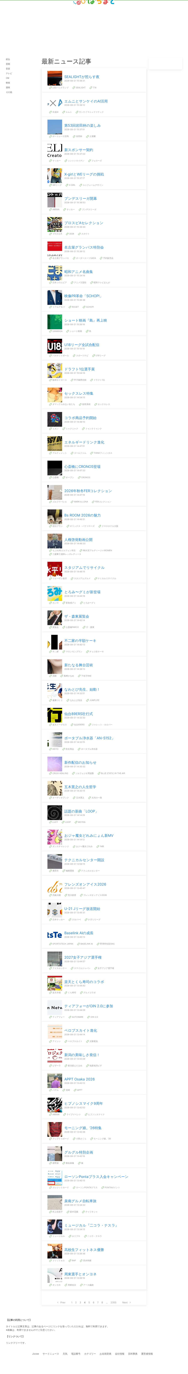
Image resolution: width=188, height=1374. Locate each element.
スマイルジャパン (81, 968)
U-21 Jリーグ (93, 919)
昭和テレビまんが (101, 282)
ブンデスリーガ (88, 209)
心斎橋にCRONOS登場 (82, 466)
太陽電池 (93, 1041)
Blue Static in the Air (112, 773)
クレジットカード (60, 1187)
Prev (62, 1302)
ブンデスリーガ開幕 (80, 198)
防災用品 (69, 749)
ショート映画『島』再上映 (85, 320)
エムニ (68, 112)
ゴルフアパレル (59, 501)
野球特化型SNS (107, 943)
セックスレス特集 (78, 393)
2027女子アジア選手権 (83, 957)
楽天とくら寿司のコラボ (84, 982)
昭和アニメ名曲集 (78, 272)
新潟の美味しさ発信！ (82, 1055)
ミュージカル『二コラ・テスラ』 (91, 1225)
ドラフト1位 (99, 380)
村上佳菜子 (57, 1211)
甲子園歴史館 (79, 380)
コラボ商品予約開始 (80, 418)
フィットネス (58, 1260)
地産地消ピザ (95, 1065)
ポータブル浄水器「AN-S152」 (89, 738)
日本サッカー (58, 919)
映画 (8, 82)
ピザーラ (56, 1065)
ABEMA (55, 209)
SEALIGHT (80, 87)
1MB (101, 846)
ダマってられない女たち (63, 404)
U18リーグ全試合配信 (81, 345)
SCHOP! (89, 307)
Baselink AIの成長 (78, 933)
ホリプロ (75, 1236)
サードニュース (51, 1353)
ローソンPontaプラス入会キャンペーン (96, 1177)
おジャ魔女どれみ (84, 846)
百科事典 (132, 1353)
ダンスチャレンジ (60, 846)
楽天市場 (56, 992)
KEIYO (55, 749)
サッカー (56, 160)
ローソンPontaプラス (86, 1187)
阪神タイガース (59, 380)
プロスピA (57, 233)
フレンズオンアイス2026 (85, 884)
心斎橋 (55, 477)
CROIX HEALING (60, 773)
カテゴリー (90, 1353)
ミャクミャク (71, 428)
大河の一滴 (96, 797)
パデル (55, 1090)
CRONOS (85, 477)
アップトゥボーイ (60, 1138)
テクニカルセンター (90, 870)
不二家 (55, 651)
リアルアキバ (58, 307)
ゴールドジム (79, 453)
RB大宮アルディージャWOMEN (97, 550)
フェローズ (96, 160)
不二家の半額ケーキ (80, 640)
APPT (79, 1090)
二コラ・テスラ (94, 1236)
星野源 (55, 1163)
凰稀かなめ (68, 676)
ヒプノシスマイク (96, 1114)
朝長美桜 (86, 404)
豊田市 (55, 870)
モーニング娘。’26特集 (83, 1128)
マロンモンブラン (73, 651)
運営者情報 (147, 1353)
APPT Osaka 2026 (79, 1079)
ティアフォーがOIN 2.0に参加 (88, 1006)
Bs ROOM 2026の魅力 (82, 515)
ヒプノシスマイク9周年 (83, 1103)
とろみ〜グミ (89, 602)
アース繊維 (88, 1285)
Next (125, 1302)
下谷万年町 (86, 676)
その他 (9, 92)
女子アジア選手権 (105, 968)
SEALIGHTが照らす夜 (81, 77)
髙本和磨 (87, 1260)
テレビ (9, 73)
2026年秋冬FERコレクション (88, 491)
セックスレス (103, 404)
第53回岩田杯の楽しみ (82, 125)
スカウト (85, 233)
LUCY (55, 822)
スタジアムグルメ (81, 578)
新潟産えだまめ (74, 1065)
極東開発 (69, 870)
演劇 (54, 676)
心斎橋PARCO (72, 627)
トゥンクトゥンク (93, 428)
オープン (69, 477)
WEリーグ (57, 185)
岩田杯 (78, 136)
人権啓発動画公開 (78, 540)
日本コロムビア (59, 282)
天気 (65, 1353)
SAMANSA (57, 331)
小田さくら (80, 1138)
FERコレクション (103, 501)
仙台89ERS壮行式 (78, 714)
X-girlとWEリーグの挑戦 (84, 174)
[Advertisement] (94, 23)
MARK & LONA (80, 501)
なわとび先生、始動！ (82, 689)
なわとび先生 (75, 700)
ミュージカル (58, 1236)
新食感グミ (70, 602)
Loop (67, 822)
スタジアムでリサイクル (84, 567)
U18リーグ (100, 355)
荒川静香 (71, 895)
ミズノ (55, 428)
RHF (73, 1260)
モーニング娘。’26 (102, 1138)
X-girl (71, 185)
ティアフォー (58, 1017)
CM (7, 78)
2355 (113, 1302)
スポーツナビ (81, 355)
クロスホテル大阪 (109, 526)
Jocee (35, 1353)
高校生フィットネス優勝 (84, 1250)
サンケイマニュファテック (91, 112)
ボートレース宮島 (60, 136)
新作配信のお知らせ (80, 762)
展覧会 (55, 627)
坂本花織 (73, 1211)
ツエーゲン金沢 (59, 578)
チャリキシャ (91, 1211)
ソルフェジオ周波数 (84, 773)
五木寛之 (79, 797)
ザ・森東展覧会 (76, 616)
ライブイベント (73, 1114)
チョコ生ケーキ (96, 651)
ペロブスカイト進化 (80, 1030)
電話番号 (75, 1353)
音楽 (8, 68)
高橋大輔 (56, 895)
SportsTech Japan (62, 943)
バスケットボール (60, 355)
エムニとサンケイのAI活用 (86, 101)
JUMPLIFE (94, 700)
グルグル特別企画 (78, 1152)
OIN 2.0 (94, 1017)
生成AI (55, 112)
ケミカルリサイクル (106, 578)
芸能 (8, 64)
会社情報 (119, 1353)
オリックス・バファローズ (82, 526)
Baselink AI (86, 943)
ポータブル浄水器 (89, 749)
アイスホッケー (59, 968)
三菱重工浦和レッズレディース (66, 554)
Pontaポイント (112, 1187)
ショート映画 (75, 331)
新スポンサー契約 (78, 150)
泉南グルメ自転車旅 (80, 1201)
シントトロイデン (75, 160)
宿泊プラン (57, 526)
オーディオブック (60, 797)
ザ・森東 (89, 627)
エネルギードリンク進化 (84, 442)
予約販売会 (108, 258)
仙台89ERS (79, 724)
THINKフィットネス (102, 453)
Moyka (81, 822)
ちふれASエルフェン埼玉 (64, 550)
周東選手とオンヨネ (80, 1274)
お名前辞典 (105, 1353)
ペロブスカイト (74, 1041)
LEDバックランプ (60, 87)
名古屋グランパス (60, 258)
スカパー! (76, 919)
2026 (71, 233)
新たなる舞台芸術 (78, 665)
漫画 (8, 87)
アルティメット (59, 453)
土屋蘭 (92, 136)
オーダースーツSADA (85, 258)
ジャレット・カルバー (101, 724)
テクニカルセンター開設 (84, 860)
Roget (75, 307)
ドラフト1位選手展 (79, 369)
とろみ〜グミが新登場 (82, 592)
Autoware (77, 1017)
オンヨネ (56, 1285)
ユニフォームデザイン (92, 185)
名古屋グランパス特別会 (84, 247)
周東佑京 (71, 1285)
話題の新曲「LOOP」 (81, 811)
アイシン (56, 1041)
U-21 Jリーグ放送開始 (82, 909)
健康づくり (57, 700)
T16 (94, 87)
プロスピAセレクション (83, 223)
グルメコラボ (89, 992)
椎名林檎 (69, 1163)
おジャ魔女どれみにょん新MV (88, 835)
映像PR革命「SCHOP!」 (83, 296)
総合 (8, 59)
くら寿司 (71, 992)
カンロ (55, 602)
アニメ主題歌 (79, 282)
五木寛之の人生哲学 (80, 787)
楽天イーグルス (59, 724)
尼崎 (67, 1090)
